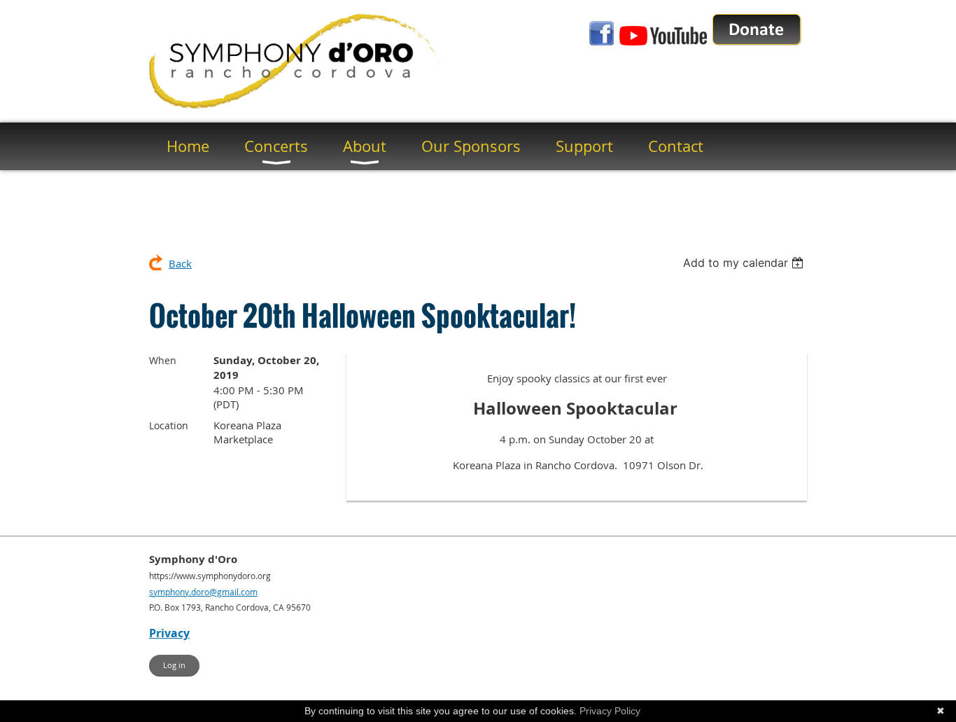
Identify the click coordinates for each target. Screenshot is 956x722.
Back (180, 263)
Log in (174, 665)
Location (168, 425)
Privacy (169, 633)
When (162, 360)
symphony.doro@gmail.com (203, 591)
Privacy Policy (609, 710)
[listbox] (745, 262)
